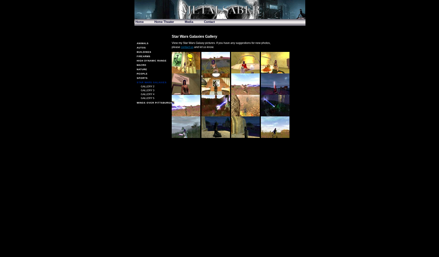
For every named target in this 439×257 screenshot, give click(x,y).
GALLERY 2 (147, 86)
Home (139, 22)
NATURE (142, 69)
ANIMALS (143, 43)
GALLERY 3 (147, 90)
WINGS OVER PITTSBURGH (154, 103)
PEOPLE (142, 73)
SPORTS (142, 78)
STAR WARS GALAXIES (152, 82)
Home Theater (164, 22)
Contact (209, 22)
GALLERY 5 (147, 98)
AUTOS (141, 47)
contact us (187, 47)
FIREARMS (143, 56)
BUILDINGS (144, 52)
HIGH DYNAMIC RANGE (152, 60)
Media (189, 22)
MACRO (141, 65)
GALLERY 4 (147, 94)
